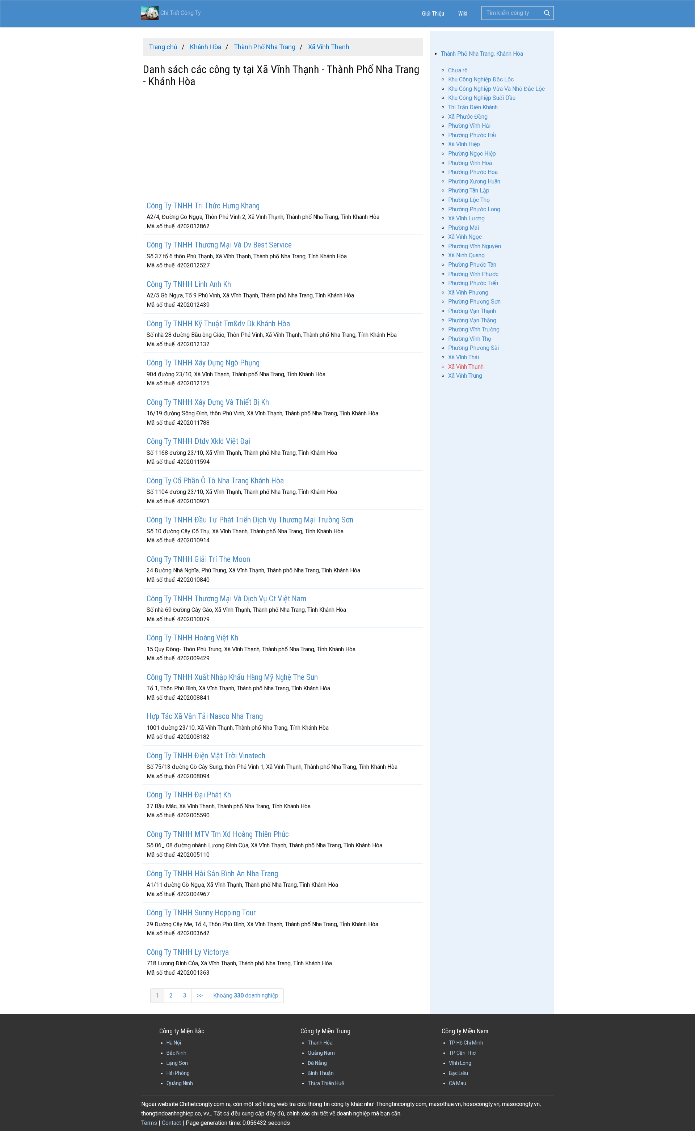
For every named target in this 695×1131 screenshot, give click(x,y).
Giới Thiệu (433, 13)
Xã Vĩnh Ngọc (465, 236)
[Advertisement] (283, 145)
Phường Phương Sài (473, 347)
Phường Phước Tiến (473, 283)
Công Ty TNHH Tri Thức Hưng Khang (203, 205)
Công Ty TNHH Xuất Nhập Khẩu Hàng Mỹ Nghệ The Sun (232, 677)
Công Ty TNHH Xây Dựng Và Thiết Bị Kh (208, 402)
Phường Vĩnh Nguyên (474, 246)
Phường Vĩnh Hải (469, 125)
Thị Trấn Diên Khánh (473, 107)
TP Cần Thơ (462, 1053)
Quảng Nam (321, 1053)
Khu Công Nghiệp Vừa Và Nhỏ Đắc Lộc (496, 88)
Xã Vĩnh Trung (465, 375)
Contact (171, 1122)
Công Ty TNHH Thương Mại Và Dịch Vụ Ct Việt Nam (226, 598)
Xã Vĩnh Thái (463, 357)
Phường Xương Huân (474, 181)
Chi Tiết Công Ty (180, 12)
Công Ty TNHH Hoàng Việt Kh (192, 637)
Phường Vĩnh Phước (473, 274)
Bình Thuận (321, 1073)
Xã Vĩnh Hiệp (464, 144)
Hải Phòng (178, 1073)
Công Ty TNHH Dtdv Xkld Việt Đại (198, 441)
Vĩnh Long (460, 1063)
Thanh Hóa (320, 1043)
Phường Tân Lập (468, 190)
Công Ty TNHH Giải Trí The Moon (198, 559)
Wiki (462, 13)
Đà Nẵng (317, 1063)
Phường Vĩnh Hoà (470, 163)
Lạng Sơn (177, 1063)
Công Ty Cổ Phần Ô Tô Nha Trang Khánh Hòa (215, 480)
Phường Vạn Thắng (472, 320)
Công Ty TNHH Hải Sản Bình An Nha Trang (212, 873)
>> (200, 995)
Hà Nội (174, 1043)
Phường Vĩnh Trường (474, 329)
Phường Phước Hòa (473, 172)
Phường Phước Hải (472, 135)
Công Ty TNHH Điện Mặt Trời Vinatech (206, 755)
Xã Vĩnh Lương (466, 218)
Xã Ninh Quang (466, 255)
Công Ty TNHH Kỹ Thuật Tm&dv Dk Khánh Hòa (218, 323)
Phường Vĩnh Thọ (469, 338)
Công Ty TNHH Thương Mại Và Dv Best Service (219, 244)
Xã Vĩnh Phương (468, 292)
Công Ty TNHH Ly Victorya (188, 952)
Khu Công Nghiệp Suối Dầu (481, 97)
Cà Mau (457, 1083)
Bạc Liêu (458, 1073)
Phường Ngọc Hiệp (472, 153)
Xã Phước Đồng (468, 116)
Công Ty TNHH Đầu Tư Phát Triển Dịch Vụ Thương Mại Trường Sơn (250, 519)
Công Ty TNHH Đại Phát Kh (189, 794)
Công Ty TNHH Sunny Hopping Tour (201, 912)
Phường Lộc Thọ (469, 199)
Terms (149, 1122)
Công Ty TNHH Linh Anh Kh (189, 284)
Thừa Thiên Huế (326, 1083)
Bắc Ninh (176, 1053)
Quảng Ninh (180, 1083)
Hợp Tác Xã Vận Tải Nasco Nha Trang (205, 716)
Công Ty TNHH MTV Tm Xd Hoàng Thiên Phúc (218, 834)
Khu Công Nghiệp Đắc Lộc (481, 79)
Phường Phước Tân (472, 264)
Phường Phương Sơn (474, 301)
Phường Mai (463, 227)
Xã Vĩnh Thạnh (466, 366)
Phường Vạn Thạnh (472, 311)
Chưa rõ (458, 70)
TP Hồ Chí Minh (466, 1043)
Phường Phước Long (474, 209)
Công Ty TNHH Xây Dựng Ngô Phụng (203, 362)
